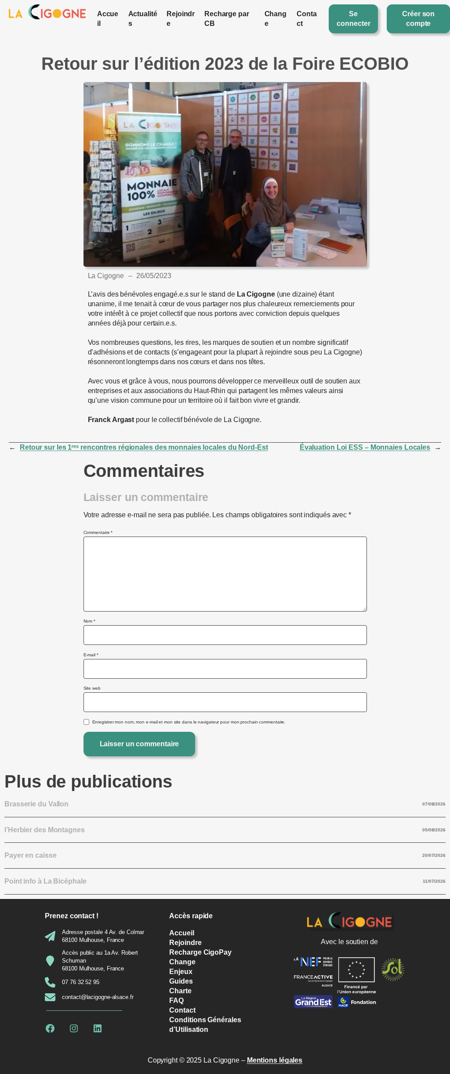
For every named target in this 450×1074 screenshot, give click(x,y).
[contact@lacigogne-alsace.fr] (89, 997)
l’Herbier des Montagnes (44, 830)
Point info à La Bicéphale (45, 881)
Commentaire (98, 532)
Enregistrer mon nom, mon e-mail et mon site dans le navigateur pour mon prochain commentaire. (189, 722)
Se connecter (353, 18)
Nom (89, 621)
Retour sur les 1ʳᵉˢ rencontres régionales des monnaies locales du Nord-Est (144, 447)
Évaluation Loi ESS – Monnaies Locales (365, 447)
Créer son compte (418, 18)
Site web (92, 688)
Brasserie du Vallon (36, 804)
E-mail (90, 654)
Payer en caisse (30, 855)
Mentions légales (274, 1060)
